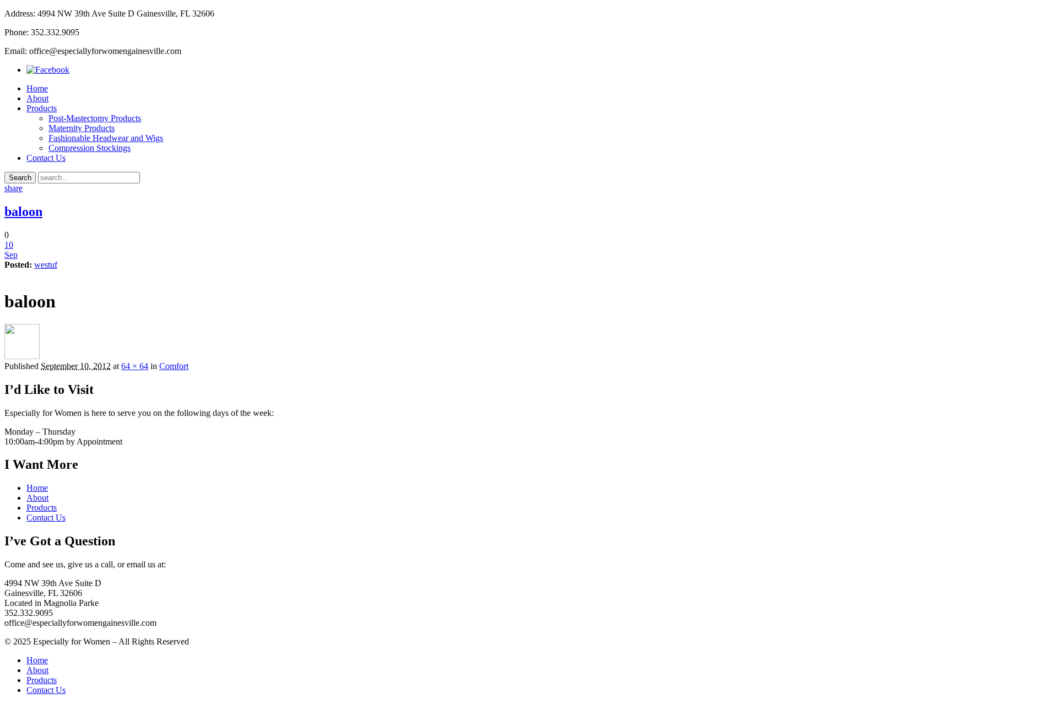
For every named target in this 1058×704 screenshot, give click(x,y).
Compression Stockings (89, 148)
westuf (45, 264)
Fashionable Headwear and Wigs (105, 138)
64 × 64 (134, 366)
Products (41, 108)
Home (37, 88)
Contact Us (46, 158)
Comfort (173, 366)
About (37, 98)
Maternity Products (81, 128)
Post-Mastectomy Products (94, 118)
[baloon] (22, 356)
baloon (23, 211)
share (13, 188)
